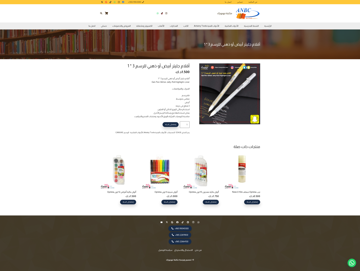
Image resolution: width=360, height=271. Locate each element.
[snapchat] (188, 222)
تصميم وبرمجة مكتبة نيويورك (179, 260)
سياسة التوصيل (165, 250)
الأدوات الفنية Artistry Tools (155, 132)
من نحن (198, 250)
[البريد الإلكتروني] (161, 222)
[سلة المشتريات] (107, 13)
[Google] (106, 2)
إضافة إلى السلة (170, 125)
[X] (102, 2)
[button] (101, 13)
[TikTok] (110, 2)
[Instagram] (119, 2)
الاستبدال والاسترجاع (184, 250)
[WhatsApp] (114, 2)
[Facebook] (123, 2)
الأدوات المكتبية (136, 132)
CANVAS (119, 132)
